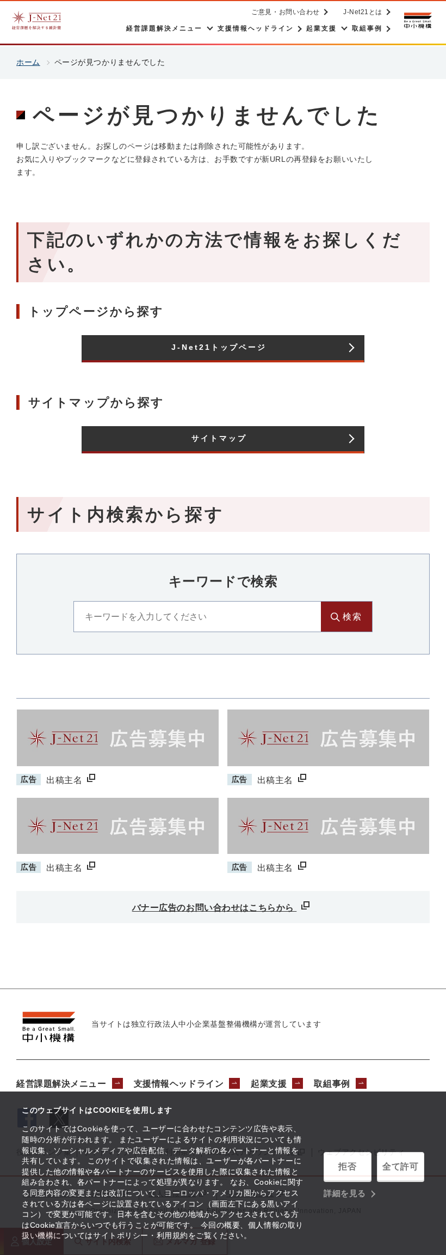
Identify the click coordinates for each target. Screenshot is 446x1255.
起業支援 (269, 1083)
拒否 (347, 1166)
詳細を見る (345, 1193)
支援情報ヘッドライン (179, 1083)
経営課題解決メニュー (61, 1083)
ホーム (28, 62)
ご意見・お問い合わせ (285, 12)
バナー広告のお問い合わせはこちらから (214, 907)
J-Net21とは (362, 12)
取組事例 (332, 1083)
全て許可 (400, 1166)
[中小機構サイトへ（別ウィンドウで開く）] (417, 20)
